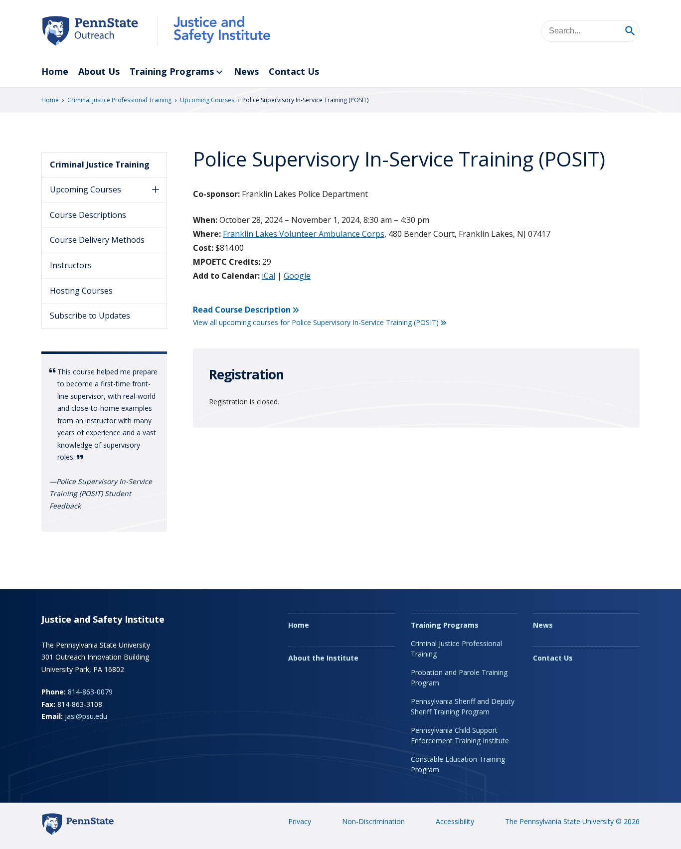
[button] (156, 189)
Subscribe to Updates (90, 315)
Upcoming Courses (207, 100)
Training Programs (172, 71)
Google (297, 275)
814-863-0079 (90, 691)
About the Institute (323, 658)
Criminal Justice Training (100, 164)
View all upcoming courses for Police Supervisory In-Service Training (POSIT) (316, 322)
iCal (268, 275)
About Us (99, 71)
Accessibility (455, 821)
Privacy (299, 821)
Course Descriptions (88, 214)
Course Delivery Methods (97, 239)
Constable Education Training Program (458, 764)
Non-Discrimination (373, 821)
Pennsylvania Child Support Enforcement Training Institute (460, 735)
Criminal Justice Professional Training (119, 100)
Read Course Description (242, 309)
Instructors (71, 265)
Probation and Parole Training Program (459, 677)
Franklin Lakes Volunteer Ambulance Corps (303, 233)
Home (54, 71)
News (246, 71)
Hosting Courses (81, 290)
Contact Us (294, 71)
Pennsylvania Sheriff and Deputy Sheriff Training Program (462, 706)
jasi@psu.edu (86, 716)
